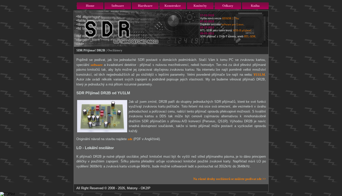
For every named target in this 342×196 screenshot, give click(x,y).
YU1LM (259, 74)
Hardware (145, 6)
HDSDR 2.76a (230, 18)
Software (117, 6)
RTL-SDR (249, 36)
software (97, 65)
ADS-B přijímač (242, 30)
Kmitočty (200, 6)
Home (90, 6)
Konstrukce (172, 6)
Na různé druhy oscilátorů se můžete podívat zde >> (229, 179)
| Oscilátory (114, 50)
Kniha (255, 6)
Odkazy (227, 6)
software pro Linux (232, 24)
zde (130, 139)
